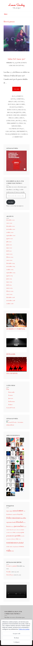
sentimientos (21, 131)
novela (19, 121)
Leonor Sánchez (16, 5)
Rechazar (16, 638)
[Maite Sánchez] (8, 457)
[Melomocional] (13, 494)
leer (24, 112)
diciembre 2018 (10, 297)
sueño (11, 546)
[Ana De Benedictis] (8, 462)
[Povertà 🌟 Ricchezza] (13, 471)
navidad (7, 532)
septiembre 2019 (10, 272)
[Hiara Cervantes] (22, 439)
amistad (15, 511)
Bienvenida (11, 392)
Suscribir (10, 202)
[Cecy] (13, 439)
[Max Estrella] (22, 480)
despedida (20, 514)
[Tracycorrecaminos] (22, 467)
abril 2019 (9, 285)
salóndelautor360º (16, 129)
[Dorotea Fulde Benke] (22, 462)
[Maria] (8, 485)
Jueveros (10, 398)
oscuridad (17, 532)
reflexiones (16, 126)
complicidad (14, 514)
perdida (18, 536)
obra (24, 121)
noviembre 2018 (10, 300)
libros (21, 118)
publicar (22, 123)
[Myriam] (8, 480)
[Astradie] (22, 485)
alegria (7, 511)
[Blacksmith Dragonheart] (13, 457)
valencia (24, 134)
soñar (7, 546)
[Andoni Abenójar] (22, 457)
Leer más (17, 88)
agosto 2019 (9, 275)
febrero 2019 (9, 291)
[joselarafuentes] (17, 471)
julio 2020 (9, 241)
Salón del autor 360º (16, 59)
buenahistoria (9, 514)
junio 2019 (9, 279)
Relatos (10, 404)
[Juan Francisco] (17, 485)
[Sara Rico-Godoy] (17, 467)
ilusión (12, 526)
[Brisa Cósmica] (13, 467)
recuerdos (22, 536)
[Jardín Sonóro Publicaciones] (17, 462)
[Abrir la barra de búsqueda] (29, 13)
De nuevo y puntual (15, 329)
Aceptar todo (16, 633)
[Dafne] (13, 480)
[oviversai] (22, 471)
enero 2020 (9, 260)
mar (20, 529)
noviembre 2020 (10, 229)
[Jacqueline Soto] (17, 453)
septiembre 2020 (10, 235)
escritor (13, 107)
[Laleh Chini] (8, 439)
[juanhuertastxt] (22, 489)
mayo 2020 (9, 248)
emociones (20, 104)
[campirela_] (22, 444)
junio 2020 (9, 245)
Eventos (20, 96)
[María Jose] (17, 457)
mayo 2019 (9, 282)
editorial (12, 104)
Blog (14, 96)
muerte (22, 529)
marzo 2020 (9, 254)
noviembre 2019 (10, 266)
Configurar (17, 642)
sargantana (11, 131)
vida (8, 550)
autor (13, 99)
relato (17, 539)
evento (20, 107)
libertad (11, 529)
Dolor (8, 518)
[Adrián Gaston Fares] (22, 453)
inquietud (17, 112)
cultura (20, 102)
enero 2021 (9, 223)
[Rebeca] (17, 439)
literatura (10, 121)
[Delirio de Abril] (22, 448)
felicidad (22, 110)
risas (20, 539)
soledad (20, 543)
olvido (14, 532)
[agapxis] (22, 476)
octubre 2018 (9, 303)
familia (14, 522)
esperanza (9, 522)
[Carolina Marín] (8, 467)
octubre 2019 (9, 269)
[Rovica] (17, 444)
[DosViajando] (8, 448)
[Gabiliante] (8, 453)
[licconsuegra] (17, 480)
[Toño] (17, 448)
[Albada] (8, 476)
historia (8, 526)
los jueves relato (16, 529)
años (24, 511)
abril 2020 (9, 251)
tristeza (21, 546)
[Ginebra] (13, 453)
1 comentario (17, 137)
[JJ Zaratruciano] (8, 494)
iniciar (10, 112)
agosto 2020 (9, 238)
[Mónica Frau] (8, 444)
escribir (23, 518)
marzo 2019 (9, 288)
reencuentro (8, 539)
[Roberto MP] (13, 448)
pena (22, 532)
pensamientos (12, 123)
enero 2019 (9, 294)
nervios (11, 532)
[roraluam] (13, 476)
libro (17, 118)
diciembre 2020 (10, 226)
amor (20, 510)
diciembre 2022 (10, 220)
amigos (10, 511)
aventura (20, 99)
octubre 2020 (9, 232)
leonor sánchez (13, 115)
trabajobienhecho (12, 134)
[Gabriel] (17, 489)
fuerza (24, 522)
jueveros (17, 526)
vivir (12, 551)
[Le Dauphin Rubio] (17, 476)
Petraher (10, 354)
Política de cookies (24, 629)
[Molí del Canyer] (8, 471)
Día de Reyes (12, 373)
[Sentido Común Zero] (13, 444)
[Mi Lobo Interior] (8, 489)
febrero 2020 (9, 257)
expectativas (12, 110)
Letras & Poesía (10, 407)
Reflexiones (11, 401)
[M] (13, 489)
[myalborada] (13, 462)
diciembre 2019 (10, 263)
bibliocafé (12, 102)
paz (20, 532)
